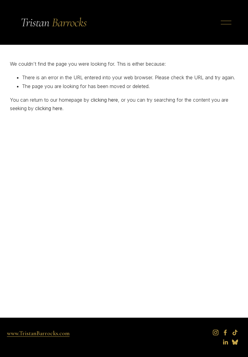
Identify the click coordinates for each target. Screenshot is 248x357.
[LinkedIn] (225, 342)
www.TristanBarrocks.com (38, 333)
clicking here (104, 100)
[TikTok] (235, 332)
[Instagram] (216, 332)
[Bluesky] (235, 342)
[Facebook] (225, 332)
